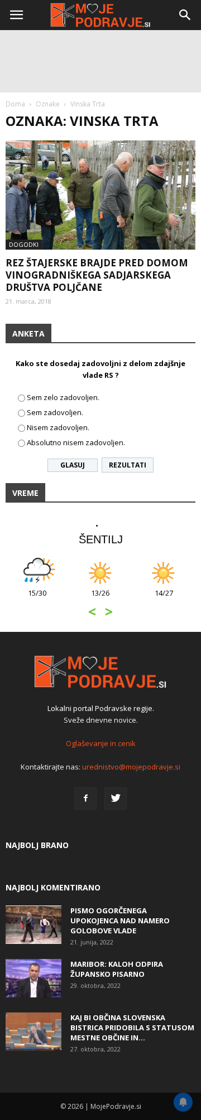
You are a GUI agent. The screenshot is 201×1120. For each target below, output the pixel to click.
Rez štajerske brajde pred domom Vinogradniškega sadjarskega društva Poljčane (97, 275)
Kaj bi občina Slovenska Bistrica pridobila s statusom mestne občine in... (132, 1027)
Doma (15, 104)
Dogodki (24, 244)
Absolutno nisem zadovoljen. (76, 442)
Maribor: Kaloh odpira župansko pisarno (116, 969)
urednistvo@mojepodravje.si (131, 767)
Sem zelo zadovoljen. (63, 397)
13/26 (100, 599)
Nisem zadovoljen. (58, 427)
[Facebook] (85, 798)
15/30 (37, 599)
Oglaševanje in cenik (101, 743)
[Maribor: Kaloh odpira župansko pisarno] (33, 978)
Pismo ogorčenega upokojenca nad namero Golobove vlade (120, 920)
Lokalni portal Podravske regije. (100, 708)
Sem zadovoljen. (55, 412)
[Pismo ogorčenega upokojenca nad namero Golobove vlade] (33, 924)
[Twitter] (115, 798)
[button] (185, 15)
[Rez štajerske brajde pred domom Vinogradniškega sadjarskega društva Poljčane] (100, 195)
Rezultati (127, 465)
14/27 (164, 599)
